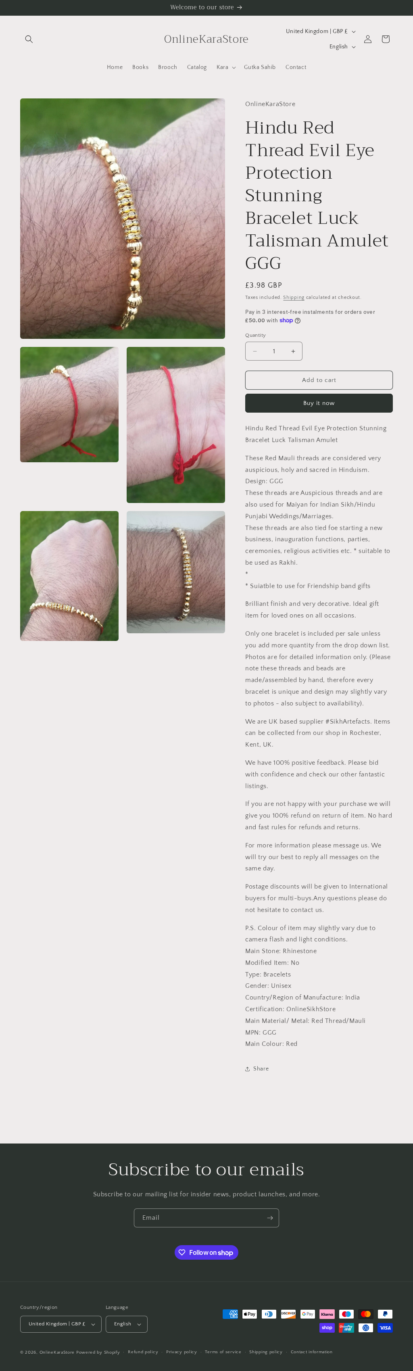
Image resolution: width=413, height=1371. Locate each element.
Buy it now (319, 403)
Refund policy (143, 1352)
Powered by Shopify (98, 1352)
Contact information (312, 1352)
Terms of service (223, 1352)
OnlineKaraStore (57, 1352)
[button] (29, 39)
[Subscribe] (270, 1217)
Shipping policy (266, 1352)
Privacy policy (181, 1352)
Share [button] (261, 1069)
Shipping (294, 297)
